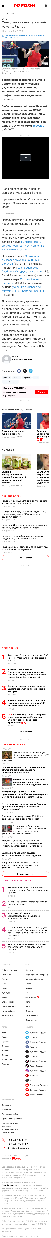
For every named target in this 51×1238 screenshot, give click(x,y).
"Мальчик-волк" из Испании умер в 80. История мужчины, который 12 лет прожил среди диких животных (25, 756)
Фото (28, 1002)
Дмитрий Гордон (38, 1032)
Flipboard (34, 1075)
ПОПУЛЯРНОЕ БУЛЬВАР (16, 880)
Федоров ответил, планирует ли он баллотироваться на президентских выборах (27, 689)
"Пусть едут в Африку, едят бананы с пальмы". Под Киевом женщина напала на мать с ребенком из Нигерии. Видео (24, 830)
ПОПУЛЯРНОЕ (10, 648)
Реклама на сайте (10, 1114)
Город (4, 1027)
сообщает (39, 125)
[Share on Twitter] (25, 371)
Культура (6, 993)
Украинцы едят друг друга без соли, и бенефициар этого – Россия (25, 502)
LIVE (27, 993)
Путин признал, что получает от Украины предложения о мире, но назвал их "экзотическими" (24, 806)
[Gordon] (24, 5)
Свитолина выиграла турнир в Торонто (13, 432)
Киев (4, 1032)
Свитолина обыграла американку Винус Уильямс (20, 259)
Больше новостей (25, 874)
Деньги (5, 979)
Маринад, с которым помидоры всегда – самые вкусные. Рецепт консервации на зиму (28, 890)
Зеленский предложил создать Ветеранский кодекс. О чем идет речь (22, 854)
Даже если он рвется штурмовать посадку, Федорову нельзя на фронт (25, 526)
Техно (4, 997)
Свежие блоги (11, 496)
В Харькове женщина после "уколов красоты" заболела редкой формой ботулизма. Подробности (20, 865)
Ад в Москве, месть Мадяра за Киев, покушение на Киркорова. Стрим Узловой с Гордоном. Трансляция (27, 718)
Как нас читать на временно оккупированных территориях (10, 1127)
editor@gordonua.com (17, 1148)
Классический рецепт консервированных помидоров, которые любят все (24, 916)
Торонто (26, 378)
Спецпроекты (32, 1020)
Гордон (5, 13)
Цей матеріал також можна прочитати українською (25, 36)
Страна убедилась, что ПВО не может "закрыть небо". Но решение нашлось (28, 658)
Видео (28, 1006)
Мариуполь (7, 1059)
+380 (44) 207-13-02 (17, 1144)
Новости (6, 965)
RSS (31, 1080)
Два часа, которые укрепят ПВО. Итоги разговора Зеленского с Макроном (22, 817)
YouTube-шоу (32, 1015)
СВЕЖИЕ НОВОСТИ (13, 744)
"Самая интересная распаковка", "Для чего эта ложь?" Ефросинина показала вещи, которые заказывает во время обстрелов (27, 931)
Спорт (14, 13)
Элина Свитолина (10, 382)
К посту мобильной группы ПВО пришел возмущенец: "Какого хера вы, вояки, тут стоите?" (24, 514)
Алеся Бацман (36, 1066)
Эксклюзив (31, 997)
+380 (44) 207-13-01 (16, 1140)
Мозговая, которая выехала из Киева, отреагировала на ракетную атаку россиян (27, 947)
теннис (16, 378)
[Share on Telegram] (31, 371)
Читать (41, 392)
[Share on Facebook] (19, 371)
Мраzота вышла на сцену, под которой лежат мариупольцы (25, 548)
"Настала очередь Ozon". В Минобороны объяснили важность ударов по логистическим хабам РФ (24, 770)
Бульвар (8, 450)
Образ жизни (8, 1002)
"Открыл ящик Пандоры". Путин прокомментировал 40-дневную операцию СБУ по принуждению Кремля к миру (25, 794)
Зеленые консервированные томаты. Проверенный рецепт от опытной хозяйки (14, 477)
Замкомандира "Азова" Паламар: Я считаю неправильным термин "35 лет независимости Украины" (27, 703)
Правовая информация (12, 1118)
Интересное (7, 1015)
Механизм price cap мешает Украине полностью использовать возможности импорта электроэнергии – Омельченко (22, 843)
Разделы (29, 965)
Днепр (5, 1055)
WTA (36, 378)
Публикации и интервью (37, 975)
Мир (4, 984)
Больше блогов (25, 558)
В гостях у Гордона (34, 979)
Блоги (28, 984)
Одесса (5, 1041)
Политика (6, 975)
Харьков (6, 1050)
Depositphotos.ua (9, 1185)
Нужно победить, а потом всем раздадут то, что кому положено (22, 537)
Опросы (29, 1011)
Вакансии (6, 1105)
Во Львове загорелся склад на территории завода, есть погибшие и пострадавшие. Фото (31, 782)
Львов (4, 1037)
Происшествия (9, 1006)
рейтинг (6, 378)
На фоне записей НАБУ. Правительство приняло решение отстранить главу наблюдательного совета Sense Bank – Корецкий (27, 673)
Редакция (6, 1109)
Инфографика (8, 1011)
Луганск (5, 1064)
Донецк (5, 1046)
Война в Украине (9, 970)
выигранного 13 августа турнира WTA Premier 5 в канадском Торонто (23, 245)
